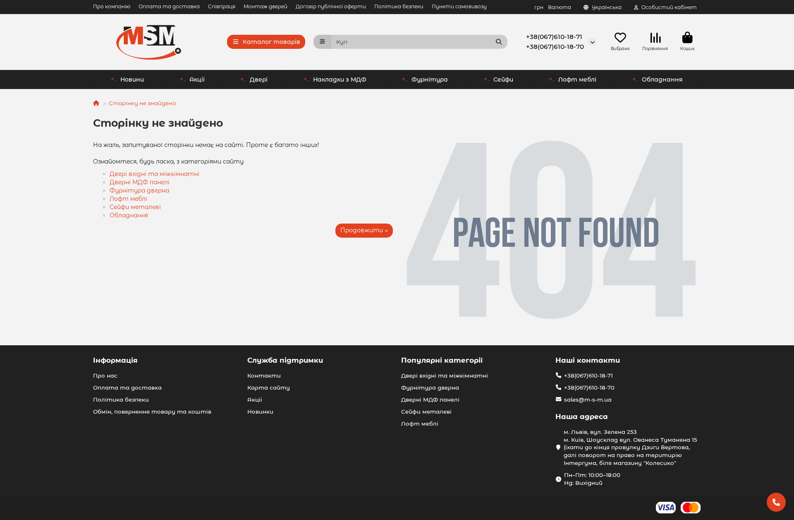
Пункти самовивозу (459, 6)
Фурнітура (429, 79)
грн (552, 7)
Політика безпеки (398, 6)
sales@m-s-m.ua (588, 399)
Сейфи (503, 79)
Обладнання (662, 79)
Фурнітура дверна (139, 190)
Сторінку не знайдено (142, 103)
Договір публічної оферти (331, 6)
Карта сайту (268, 387)
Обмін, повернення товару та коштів (152, 411)
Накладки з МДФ (339, 79)
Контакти (264, 375)
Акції (197, 79)
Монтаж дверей (265, 6)
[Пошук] (498, 41)
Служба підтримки (285, 360)
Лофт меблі (577, 79)
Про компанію (111, 6)
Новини (132, 79)
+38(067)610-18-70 (555, 47)
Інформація (115, 360)
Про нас (105, 375)
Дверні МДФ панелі (140, 182)
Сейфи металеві (135, 207)
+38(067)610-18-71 (554, 37)
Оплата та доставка (169, 6)
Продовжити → (364, 230)
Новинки (260, 411)
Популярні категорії (442, 360)
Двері (259, 79)
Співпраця (221, 6)
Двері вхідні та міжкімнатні (154, 174)
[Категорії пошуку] (322, 42)
